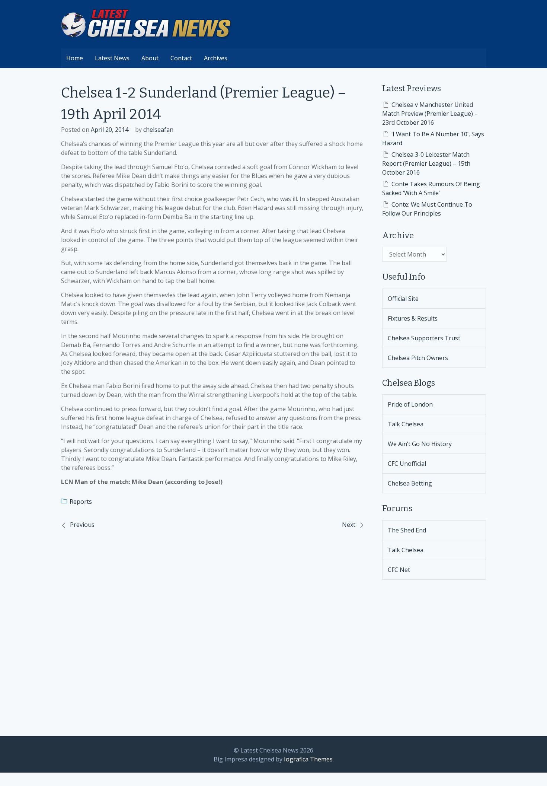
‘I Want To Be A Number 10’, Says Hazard (433, 138)
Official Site (403, 299)
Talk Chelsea (405, 424)
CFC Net (399, 570)
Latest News (112, 58)
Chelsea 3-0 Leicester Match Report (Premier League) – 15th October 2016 (426, 163)
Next (348, 525)
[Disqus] (212, 631)
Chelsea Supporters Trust (424, 338)
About (150, 58)
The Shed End (407, 530)
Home (74, 58)
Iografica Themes (308, 759)
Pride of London (410, 404)
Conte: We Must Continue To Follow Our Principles (427, 208)
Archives (215, 58)
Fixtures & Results (413, 318)
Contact (181, 58)
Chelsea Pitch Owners (418, 358)
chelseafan (158, 129)
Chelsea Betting (410, 483)
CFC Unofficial (407, 463)
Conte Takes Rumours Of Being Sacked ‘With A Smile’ (431, 188)
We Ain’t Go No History (420, 444)
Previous (82, 525)
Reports (81, 501)
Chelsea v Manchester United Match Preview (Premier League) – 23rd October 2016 (430, 114)
